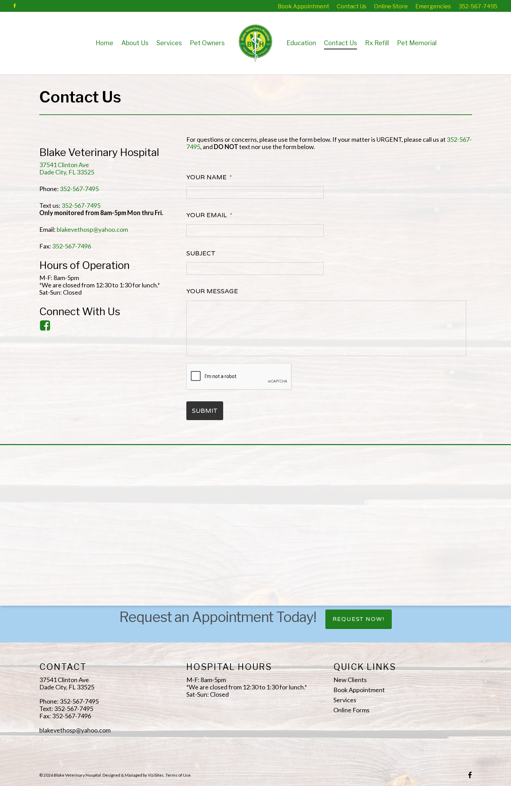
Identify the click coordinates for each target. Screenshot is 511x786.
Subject (201, 253)
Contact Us (351, 6)
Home (104, 43)
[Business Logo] (275, 43)
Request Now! (358, 619)
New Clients (350, 679)
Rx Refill (377, 43)
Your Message (212, 291)
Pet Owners (207, 43)
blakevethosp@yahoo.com (92, 229)
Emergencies (433, 6)
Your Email (209, 215)
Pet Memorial (417, 43)
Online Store (391, 6)
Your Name (209, 177)
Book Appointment (303, 6)
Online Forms (351, 710)
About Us (134, 43)
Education (301, 43)
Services (169, 43)
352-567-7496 (71, 246)
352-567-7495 (478, 6)
